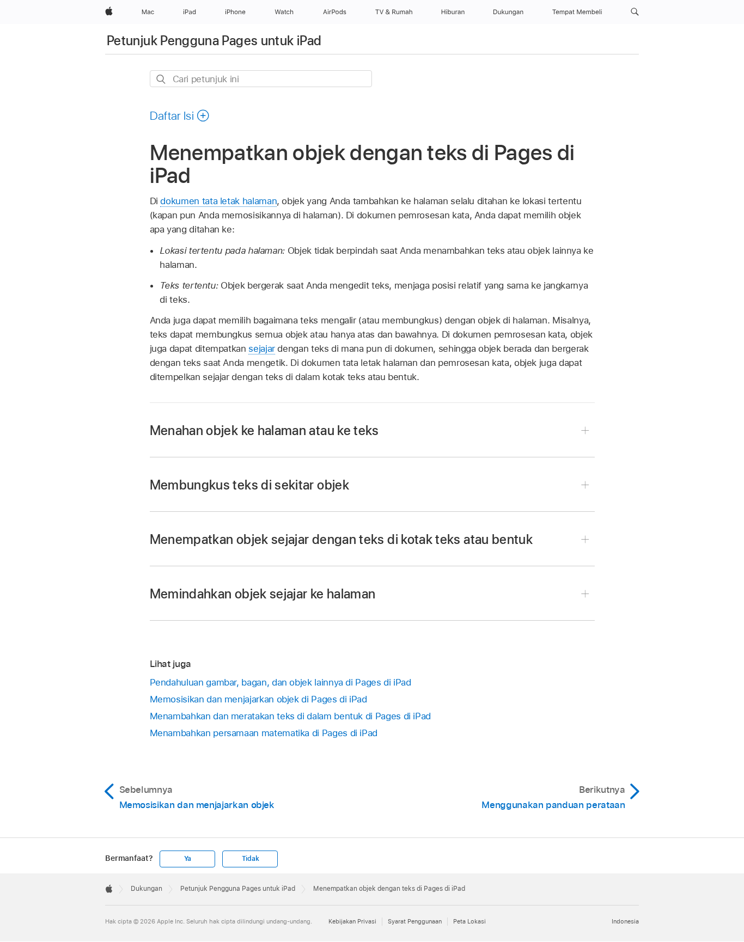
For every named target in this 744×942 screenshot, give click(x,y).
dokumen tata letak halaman (218, 200)
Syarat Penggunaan (415, 921)
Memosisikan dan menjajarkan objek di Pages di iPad (258, 699)
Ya (188, 859)
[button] (634, 12)
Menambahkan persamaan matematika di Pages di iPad (264, 732)
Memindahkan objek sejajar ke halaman (263, 594)
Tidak (250, 859)
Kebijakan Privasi (352, 921)
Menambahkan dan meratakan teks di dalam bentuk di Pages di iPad (290, 716)
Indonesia (625, 921)
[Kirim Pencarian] (161, 79)
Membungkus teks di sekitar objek (250, 485)
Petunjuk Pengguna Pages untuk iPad (214, 40)
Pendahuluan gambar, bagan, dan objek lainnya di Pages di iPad (280, 682)
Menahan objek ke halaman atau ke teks (264, 430)
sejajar (261, 348)
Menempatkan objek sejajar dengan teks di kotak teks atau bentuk (341, 539)
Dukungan (146, 888)
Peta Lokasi (469, 921)
